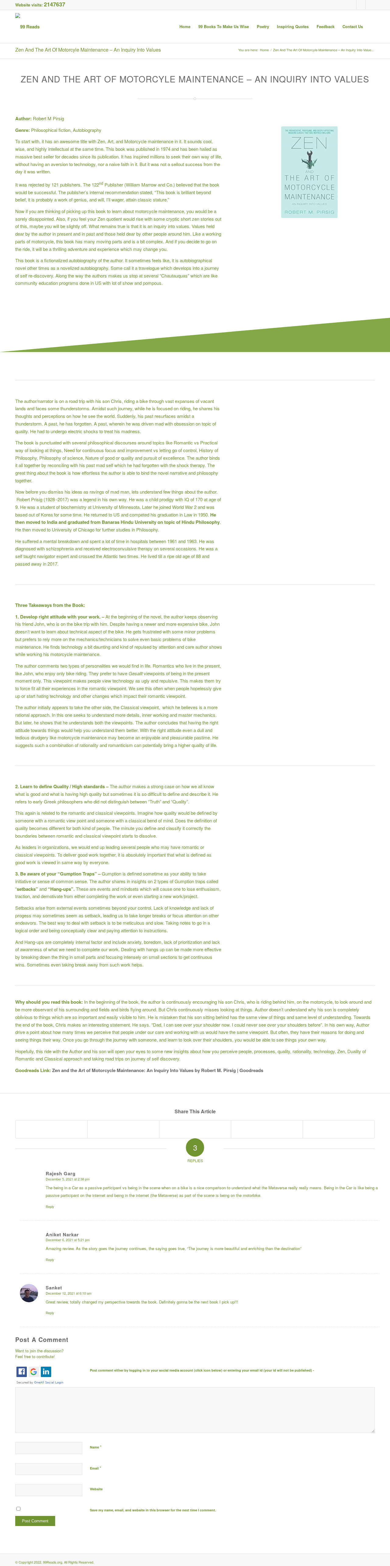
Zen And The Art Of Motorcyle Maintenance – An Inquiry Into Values (88, 49)
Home (264, 50)
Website (96, 1489)
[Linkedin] (360, 4)
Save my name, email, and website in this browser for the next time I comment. (153, 1510)
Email (95, 1468)
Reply (50, 1206)
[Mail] (370, 4)
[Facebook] (351, 4)
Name (95, 1447)
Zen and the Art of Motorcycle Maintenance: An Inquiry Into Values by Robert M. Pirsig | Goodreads (157, 1070)
